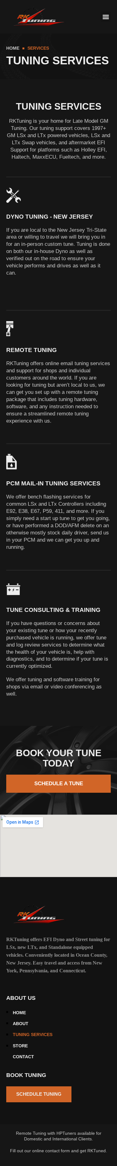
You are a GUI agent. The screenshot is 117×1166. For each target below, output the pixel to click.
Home (19, 1012)
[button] (105, 17)
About (20, 1023)
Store (20, 1046)
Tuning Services (32, 1034)
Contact (23, 1056)
